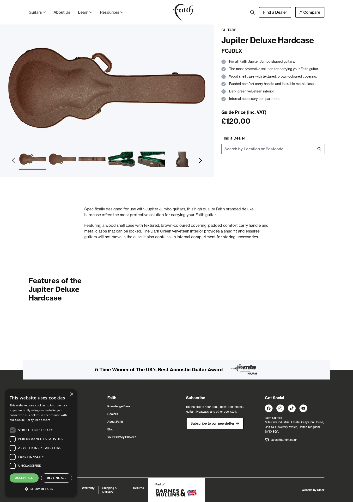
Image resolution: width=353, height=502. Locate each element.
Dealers (112, 414)
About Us (62, 12)
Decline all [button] (56, 478)
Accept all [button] (24, 478)
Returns (138, 488)
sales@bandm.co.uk (284, 439)
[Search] (252, 12)
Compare (311, 12)
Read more (43, 420)
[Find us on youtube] (303, 408)
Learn (83, 12)
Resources (109, 12)
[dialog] (41, 443)
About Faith (115, 421)
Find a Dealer (275, 12)
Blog (110, 429)
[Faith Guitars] (183, 12)
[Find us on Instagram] (280, 408)
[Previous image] (13, 161)
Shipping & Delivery (109, 490)
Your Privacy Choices (121, 437)
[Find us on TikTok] (292, 408)
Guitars (35, 12)
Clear (320, 490)
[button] (41, 489)
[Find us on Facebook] (269, 408)
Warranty (88, 488)
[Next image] (200, 161)
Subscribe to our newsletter (212, 423)
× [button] (71, 394)
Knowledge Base (118, 406)
